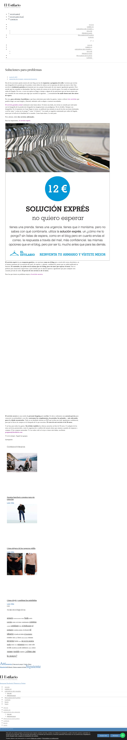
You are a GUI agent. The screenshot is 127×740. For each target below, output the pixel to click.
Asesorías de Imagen (13, 691)
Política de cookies (36, 738)
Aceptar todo (103, 735)
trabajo (34, 647)
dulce (20, 626)
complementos (25, 622)
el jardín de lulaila (19, 634)
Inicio (91, 24)
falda (14, 637)
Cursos (91, 37)
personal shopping (30, 79)
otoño (9, 644)
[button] (49, 41)
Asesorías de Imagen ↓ (85, 29)
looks (16, 641)
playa (16, 644)
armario (10, 618)
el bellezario (27, 625)
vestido (16, 651)
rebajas (26, 644)
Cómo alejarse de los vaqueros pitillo (21, 548)
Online (89, 31)
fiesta (19, 637)
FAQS (6, 704)
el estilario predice (17, 630)
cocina (9, 622)
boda (26, 617)
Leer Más (10, 503)
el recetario (28, 634)
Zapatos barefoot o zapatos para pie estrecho (21, 498)
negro (20, 641)
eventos (9, 637)
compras (33, 621)
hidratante (30, 637)
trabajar (30, 647)
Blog (7, 702)
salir (33, 644)
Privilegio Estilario (86, 35)
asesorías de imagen (16, 79)
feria (16, 637)
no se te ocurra (28, 640)
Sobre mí (90, 27)
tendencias (25, 647)
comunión (8, 626)
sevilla (9, 647)
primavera (20, 644)
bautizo (22, 618)
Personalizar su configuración (50, 738)
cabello (30, 618)
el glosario (26, 630)
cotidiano (15, 625)
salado (30, 644)
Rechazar (115, 735)
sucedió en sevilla (16, 647)
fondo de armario (24, 637)
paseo (12, 644)
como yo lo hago (16, 622)
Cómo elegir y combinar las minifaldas (22, 600)
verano (10, 651)
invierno (10, 640)
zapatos (22, 651)
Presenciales (87, 33)
